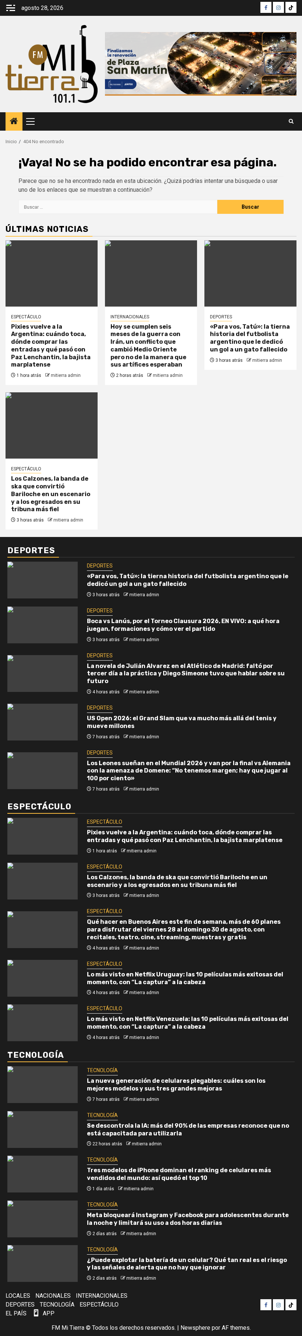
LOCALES (18, 1295)
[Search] (291, 121)
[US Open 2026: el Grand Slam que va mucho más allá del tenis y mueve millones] (42, 722)
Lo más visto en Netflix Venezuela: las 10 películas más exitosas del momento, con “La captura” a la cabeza (187, 1022)
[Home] (14, 122)
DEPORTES (221, 316)
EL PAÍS (16, 1313)
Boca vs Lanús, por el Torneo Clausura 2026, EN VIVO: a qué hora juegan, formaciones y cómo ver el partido (183, 625)
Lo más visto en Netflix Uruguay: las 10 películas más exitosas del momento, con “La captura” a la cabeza (185, 978)
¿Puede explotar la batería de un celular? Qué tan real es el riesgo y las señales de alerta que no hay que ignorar (187, 1264)
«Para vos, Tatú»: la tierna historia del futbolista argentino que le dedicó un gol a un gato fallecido (250, 338)
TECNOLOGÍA (102, 1070)
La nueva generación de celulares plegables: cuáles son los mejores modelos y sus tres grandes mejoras (176, 1084)
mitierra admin (66, 375)
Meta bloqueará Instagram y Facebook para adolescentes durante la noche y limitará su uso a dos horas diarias (188, 1219)
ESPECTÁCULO (26, 316)
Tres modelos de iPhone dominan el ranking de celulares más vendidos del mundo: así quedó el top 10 (179, 1174)
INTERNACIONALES (129, 316)
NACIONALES (53, 1295)
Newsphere (195, 1327)
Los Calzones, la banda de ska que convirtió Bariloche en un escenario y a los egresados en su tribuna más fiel (50, 494)
